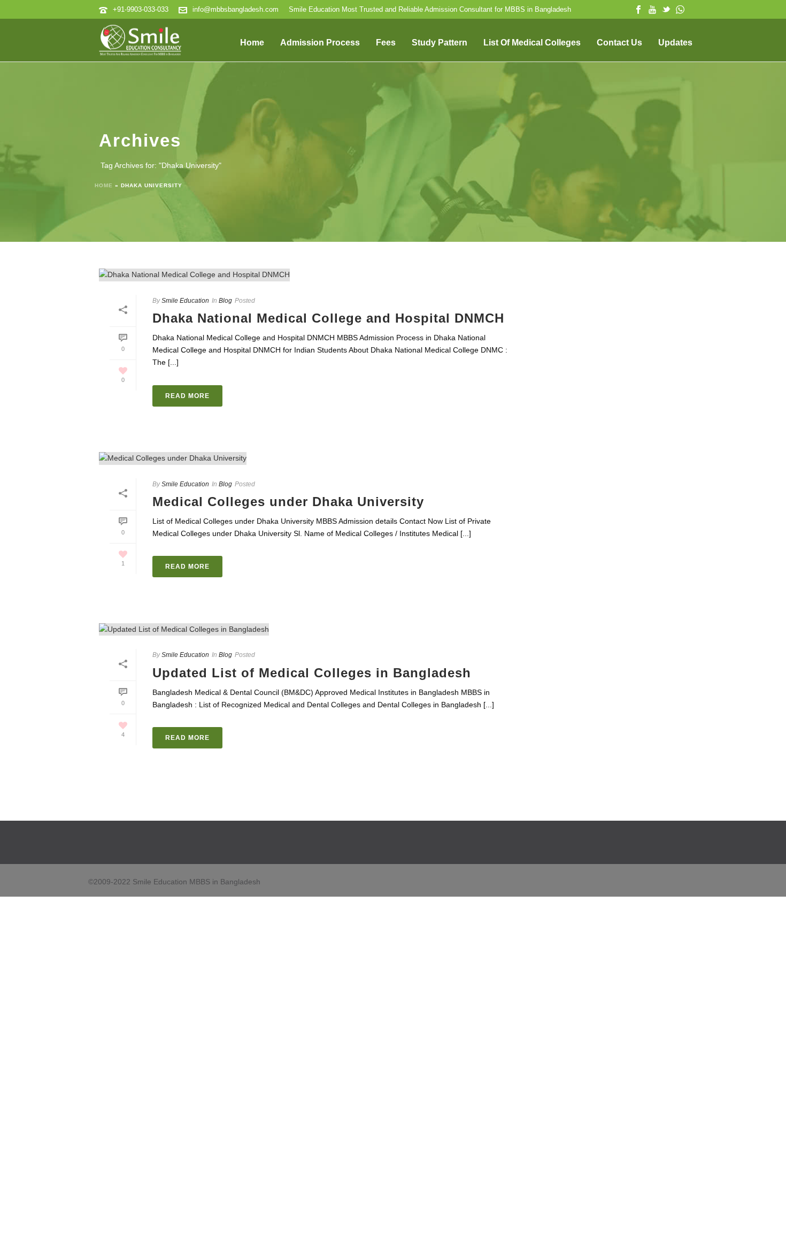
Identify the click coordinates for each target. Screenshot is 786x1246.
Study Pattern (439, 42)
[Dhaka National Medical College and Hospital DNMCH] (310, 275)
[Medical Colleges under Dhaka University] (310, 458)
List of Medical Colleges (532, 42)
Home (252, 42)
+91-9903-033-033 (140, 9)
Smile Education (185, 300)
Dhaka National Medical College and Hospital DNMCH (328, 318)
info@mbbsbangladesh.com (235, 9)
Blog (225, 300)
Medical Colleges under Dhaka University (288, 501)
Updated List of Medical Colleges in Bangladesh (311, 673)
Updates (675, 42)
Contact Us (619, 42)
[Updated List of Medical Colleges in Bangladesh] (310, 629)
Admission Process (320, 42)
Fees (386, 42)
